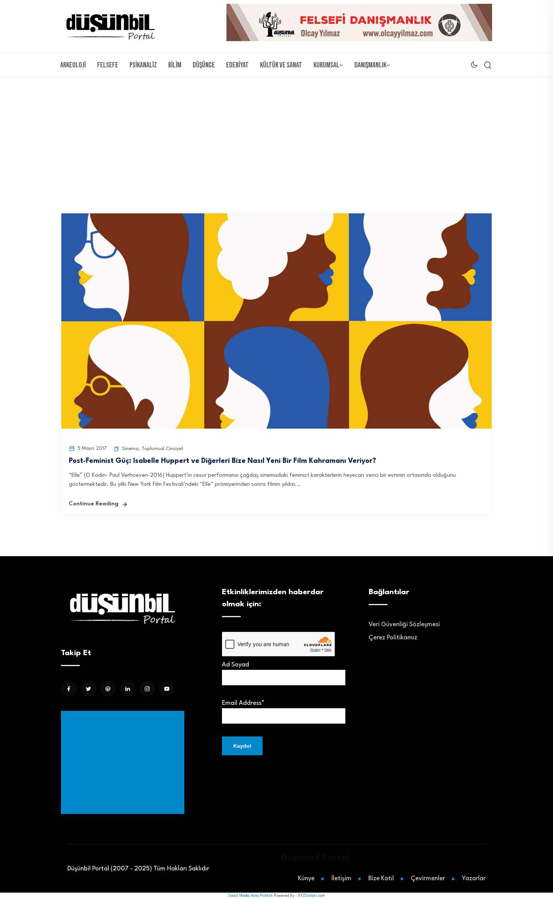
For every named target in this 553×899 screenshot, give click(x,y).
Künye (306, 878)
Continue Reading (93, 504)
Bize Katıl (381, 878)
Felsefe (107, 65)
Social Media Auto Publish (250, 895)
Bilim (174, 65)
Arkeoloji (73, 65)
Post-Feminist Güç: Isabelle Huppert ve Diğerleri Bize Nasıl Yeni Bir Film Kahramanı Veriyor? (222, 461)
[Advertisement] (276, 134)
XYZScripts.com (311, 895)
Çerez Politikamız (393, 637)
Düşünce (204, 65)
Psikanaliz (143, 65)
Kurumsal (326, 65)
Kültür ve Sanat (281, 65)
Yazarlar (474, 878)
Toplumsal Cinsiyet (162, 448)
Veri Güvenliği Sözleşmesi (404, 624)
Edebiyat (237, 65)
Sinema (130, 448)
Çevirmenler (428, 878)
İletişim (341, 878)
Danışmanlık (370, 65)
